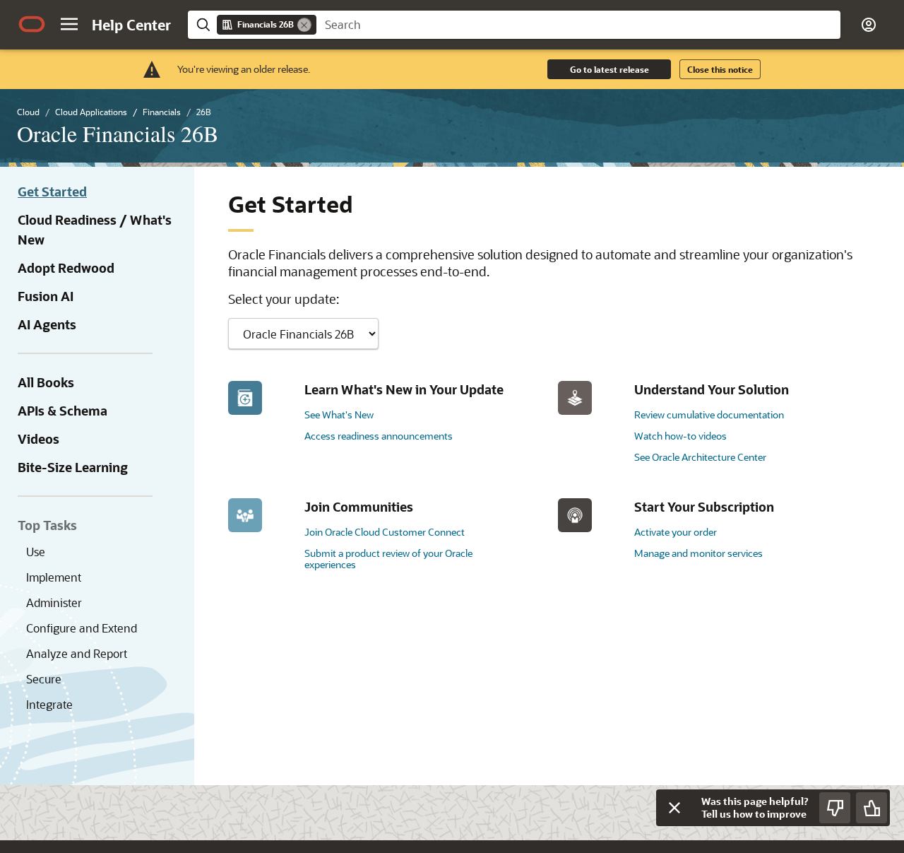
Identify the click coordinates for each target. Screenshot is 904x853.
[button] (69, 24)
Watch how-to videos (680, 435)
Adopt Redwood (66, 267)
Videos (38, 438)
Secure (43, 678)
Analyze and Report (76, 653)
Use (35, 551)
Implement (53, 577)
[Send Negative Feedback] (834, 807)
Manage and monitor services (698, 553)
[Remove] (304, 25)
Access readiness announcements (378, 435)
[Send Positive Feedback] (871, 807)
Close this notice (720, 69)
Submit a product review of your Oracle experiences (388, 558)
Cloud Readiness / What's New (95, 229)
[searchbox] (578, 25)
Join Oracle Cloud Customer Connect (384, 532)
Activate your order (675, 532)
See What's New (339, 414)
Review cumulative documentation (709, 414)
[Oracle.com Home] (32, 24)
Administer (54, 602)
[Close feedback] (674, 807)
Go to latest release (609, 69)
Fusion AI (45, 296)
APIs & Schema (62, 410)
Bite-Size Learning (73, 467)
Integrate (49, 704)
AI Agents (47, 324)
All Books (46, 382)
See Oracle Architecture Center (700, 457)
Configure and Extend (81, 627)
